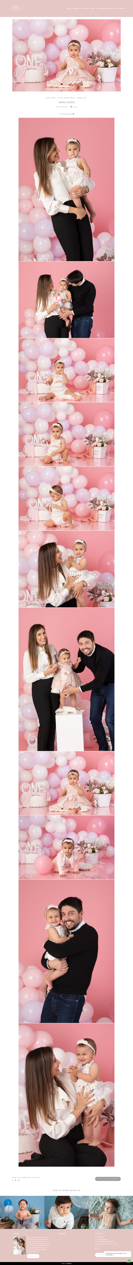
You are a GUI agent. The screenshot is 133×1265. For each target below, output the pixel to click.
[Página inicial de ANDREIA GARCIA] (16, 8)
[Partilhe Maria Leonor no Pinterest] (18, 1180)
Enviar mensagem (102, 1239)
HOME (69, 8)
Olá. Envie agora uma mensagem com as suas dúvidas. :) (116, 1254)
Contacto (101, 1255)
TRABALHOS (77, 8)
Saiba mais (33, 1256)
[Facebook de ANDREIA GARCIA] (95, 1249)
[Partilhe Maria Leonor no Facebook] (12, 1180)
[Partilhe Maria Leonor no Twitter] (15, 1180)
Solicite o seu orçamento (108, 1178)
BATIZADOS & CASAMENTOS (106, 8)
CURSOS (86, 8)
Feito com (67, 1263)
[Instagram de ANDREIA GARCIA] (97, 1249)
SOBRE (93, 8)
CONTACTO (122, 8)
